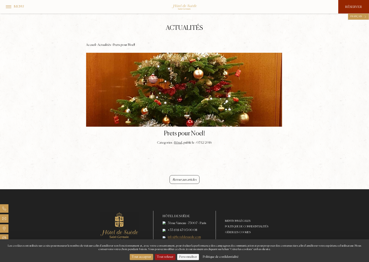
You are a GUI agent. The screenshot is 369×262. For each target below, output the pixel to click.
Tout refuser (165, 257)
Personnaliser (188, 257)
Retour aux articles (184, 179)
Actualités (104, 45)
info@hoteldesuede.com (184, 237)
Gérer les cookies (238, 232)
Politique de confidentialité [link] (221, 257)
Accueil (91, 45)
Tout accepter (141, 257)
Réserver (353, 7)
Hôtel (178, 142)
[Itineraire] (4, 228)
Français (356, 16)
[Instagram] (4, 238)
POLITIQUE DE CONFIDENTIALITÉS (246, 226)
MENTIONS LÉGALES (238, 221)
